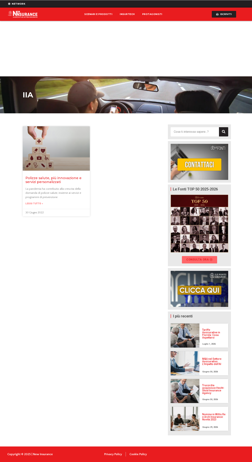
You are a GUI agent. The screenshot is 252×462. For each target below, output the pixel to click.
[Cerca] (223, 131)
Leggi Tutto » (34, 203)
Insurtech (127, 14)
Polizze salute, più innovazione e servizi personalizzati (53, 180)
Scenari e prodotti (98, 14)
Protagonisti (152, 14)
